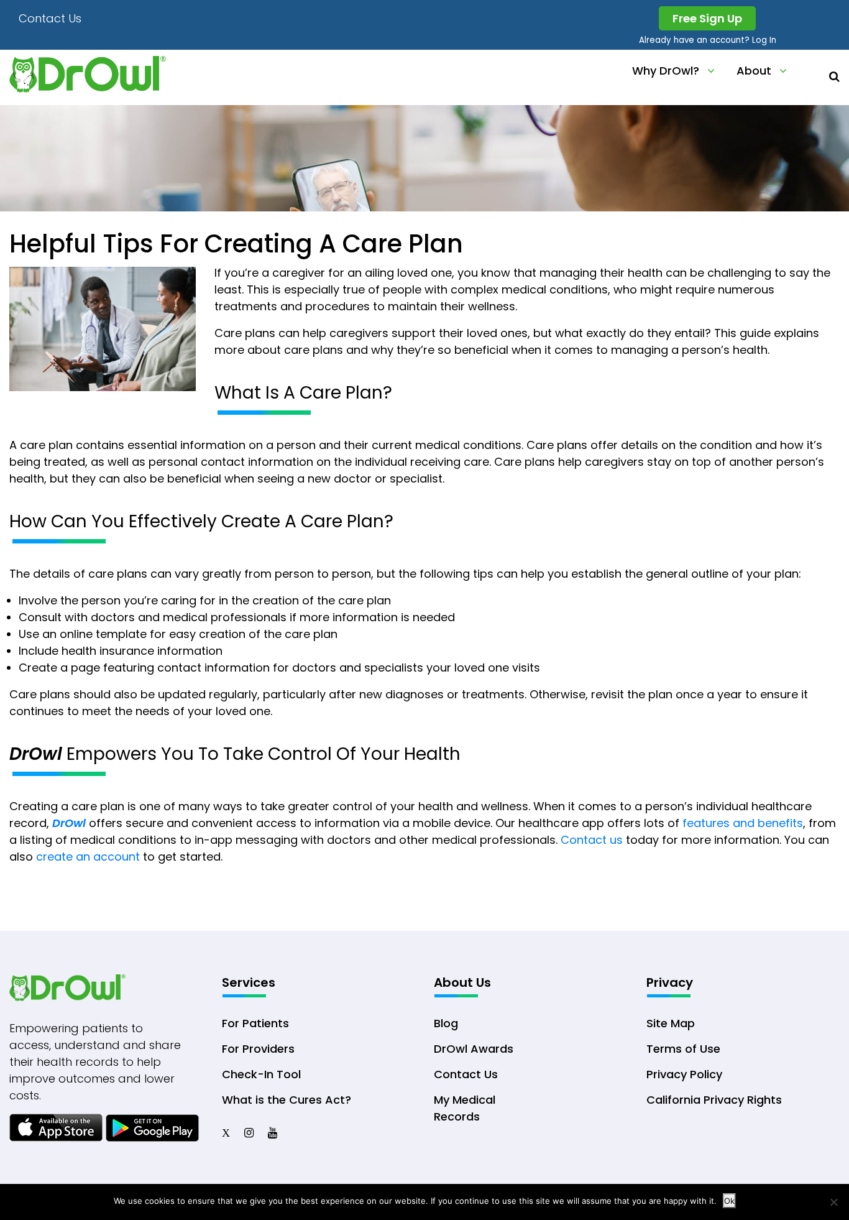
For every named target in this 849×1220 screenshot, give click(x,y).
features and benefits (742, 823)
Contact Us (50, 18)
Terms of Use (683, 1048)
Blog (446, 1023)
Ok (729, 1201)
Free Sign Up (707, 18)
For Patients (255, 1023)
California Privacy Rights (714, 1099)
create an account (88, 856)
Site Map (670, 1023)
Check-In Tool (261, 1074)
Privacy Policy (684, 1074)
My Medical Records (464, 1108)
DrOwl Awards (473, 1048)
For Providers (258, 1048)
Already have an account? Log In (707, 40)
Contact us (592, 840)
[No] (833, 1202)
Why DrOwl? (665, 70)
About (754, 70)
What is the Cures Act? (286, 1099)
